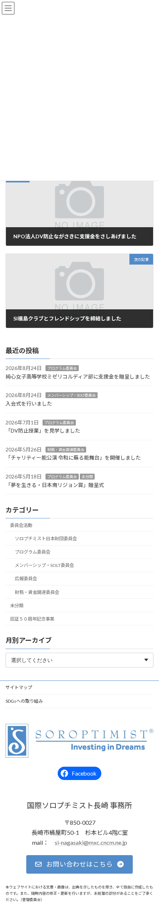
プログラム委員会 (62, 368)
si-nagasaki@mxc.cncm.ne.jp (91, 842)
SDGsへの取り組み (24, 701)
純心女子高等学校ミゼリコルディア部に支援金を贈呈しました (78, 376)
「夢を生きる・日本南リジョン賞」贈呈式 (55, 485)
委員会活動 (21, 525)
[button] (79, 865)
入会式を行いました (29, 403)
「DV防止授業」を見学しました (43, 431)
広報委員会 (26, 579)
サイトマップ (19, 687)
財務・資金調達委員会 (65, 449)
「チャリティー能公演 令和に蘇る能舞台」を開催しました (73, 458)
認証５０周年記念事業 (32, 619)
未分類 (87, 476)
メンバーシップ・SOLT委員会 (71, 395)
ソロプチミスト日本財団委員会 (46, 538)
